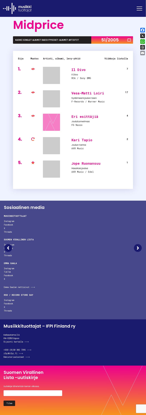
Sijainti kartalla (13, 341)
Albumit (36, 40)
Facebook (8, 224)
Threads (8, 231)
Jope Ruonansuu (86, 163)
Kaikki (19, 40)
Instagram (9, 221)
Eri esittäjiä (84, 116)
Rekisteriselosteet (14, 357)
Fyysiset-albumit (58, 40)
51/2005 (110, 40)
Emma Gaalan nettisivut (16, 287)
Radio (45, 40)
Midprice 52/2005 (138, 248)
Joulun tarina (78, 145)
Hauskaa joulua (79, 168)
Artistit (74, 40)
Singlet (27, 40)
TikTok (7, 271)
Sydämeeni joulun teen (84, 98)
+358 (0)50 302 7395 (15, 349)
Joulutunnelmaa (80, 121)
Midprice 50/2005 (8, 248)
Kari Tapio (81, 140)
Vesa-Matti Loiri (87, 93)
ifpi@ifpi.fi (10, 353)
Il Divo (78, 69)
